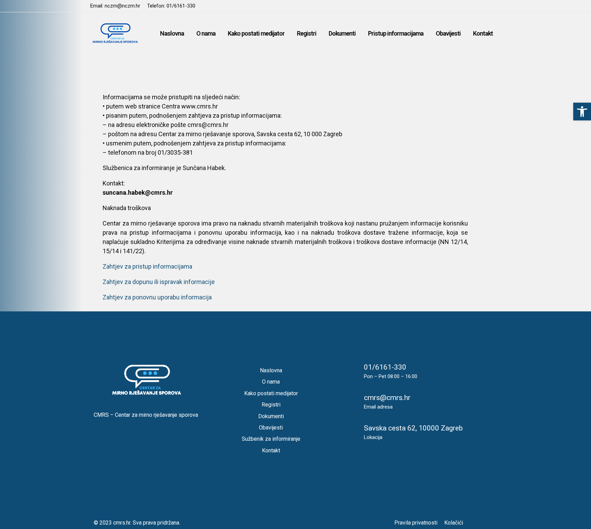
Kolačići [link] (453, 522)
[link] (582, 111)
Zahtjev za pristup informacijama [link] (147, 266)
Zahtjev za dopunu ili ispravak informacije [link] (159, 281)
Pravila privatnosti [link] (415, 522)
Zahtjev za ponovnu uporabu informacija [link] (157, 297)
